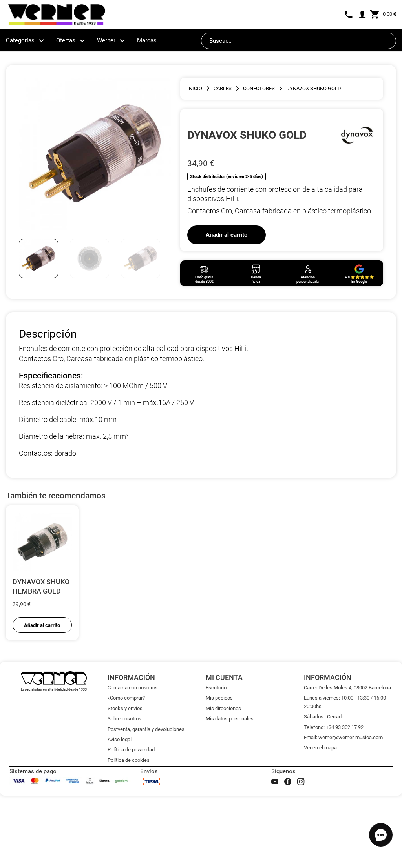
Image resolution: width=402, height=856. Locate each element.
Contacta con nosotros (133, 688)
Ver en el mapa (320, 748)
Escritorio (216, 688)
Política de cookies (129, 760)
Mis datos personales (230, 719)
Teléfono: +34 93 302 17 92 (334, 727)
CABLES (223, 88)
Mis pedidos (219, 698)
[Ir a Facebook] (287, 781)
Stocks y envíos (125, 708)
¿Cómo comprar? (126, 698)
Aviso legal (120, 739)
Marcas (147, 40)
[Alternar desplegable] (41, 41)
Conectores (259, 88)
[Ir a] (357, 134)
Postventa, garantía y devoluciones (146, 729)
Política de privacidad (131, 749)
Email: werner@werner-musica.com (343, 737)
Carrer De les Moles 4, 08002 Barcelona (347, 688)
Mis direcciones (223, 708)
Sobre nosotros (124, 719)
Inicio (194, 88)
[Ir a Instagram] (300, 781)
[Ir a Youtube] (274, 781)
